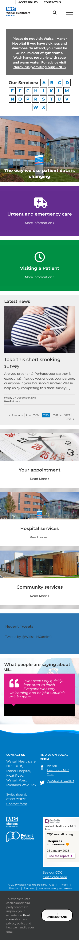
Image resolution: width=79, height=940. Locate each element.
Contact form (16, 804)
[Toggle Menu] (70, 13)
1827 (67, 415)
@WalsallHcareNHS (60, 781)
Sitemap (14, 888)
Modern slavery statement (55, 888)
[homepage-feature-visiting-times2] (39, 494)
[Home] (39, 553)
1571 (55, 415)
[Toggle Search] (55, 12)
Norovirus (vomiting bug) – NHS (39, 67)
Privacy (63, 884)
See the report (59, 856)
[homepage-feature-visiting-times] (39, 435)
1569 (36, 415)
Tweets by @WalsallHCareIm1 (28, 637)
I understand (57, 915)
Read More (11, 401)
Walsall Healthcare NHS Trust (58, 770)
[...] (68, 388)
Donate (28, 888)
